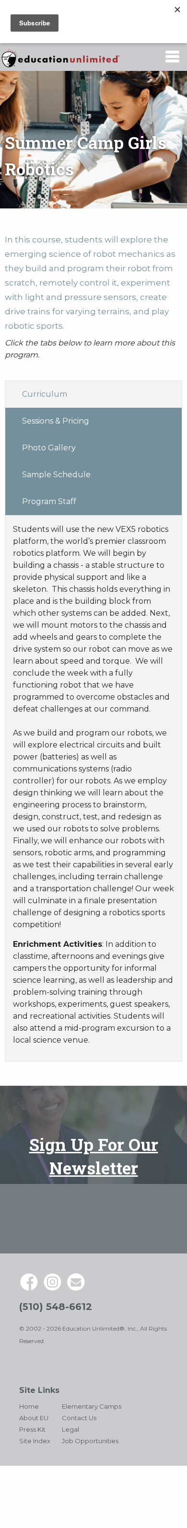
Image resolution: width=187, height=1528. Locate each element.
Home (29, 1406)
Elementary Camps (91, 1406)
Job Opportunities (90, 1441)
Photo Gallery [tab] (49, 447)
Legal (70, 1429)
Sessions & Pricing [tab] (55, 420)
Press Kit (32, 1429)
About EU (33, 1418)
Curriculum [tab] (44, 394)
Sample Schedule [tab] (56, 474)
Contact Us (79, 1418)
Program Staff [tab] (49, 501)
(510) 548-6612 (55, 1306)
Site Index (34, 1441)
